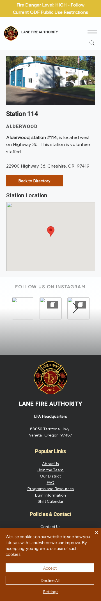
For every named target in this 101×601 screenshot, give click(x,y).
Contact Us (50, 526)
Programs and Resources (50, 488)
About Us (50, 463)
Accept (50, 567)
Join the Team (50, 469)
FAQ (50, 482)
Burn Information (50, 495)
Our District (50, 476)
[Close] (93, 536)
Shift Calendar (50, 501)
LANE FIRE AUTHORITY (50, 403)
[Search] (92, 43)
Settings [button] (50, 591)
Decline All (50, 580)
